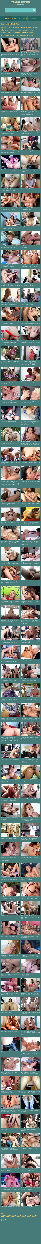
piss (31, 30)
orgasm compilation (23, 30)
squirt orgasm (5, 35)
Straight (8, 18)
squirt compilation (33, 27)
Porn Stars (16, 18)
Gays (24, 18)
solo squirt (13, 35)
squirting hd (13, 30)
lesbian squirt (4, 30)
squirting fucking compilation (25, 35)
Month (13, 24)
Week (17, 24)
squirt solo (3, 32)
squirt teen (25, 32)
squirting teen (16, 32)
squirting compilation (21, 27)
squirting (11, 27)
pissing (31, 32)
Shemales (32, 18)
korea (9, 32)
